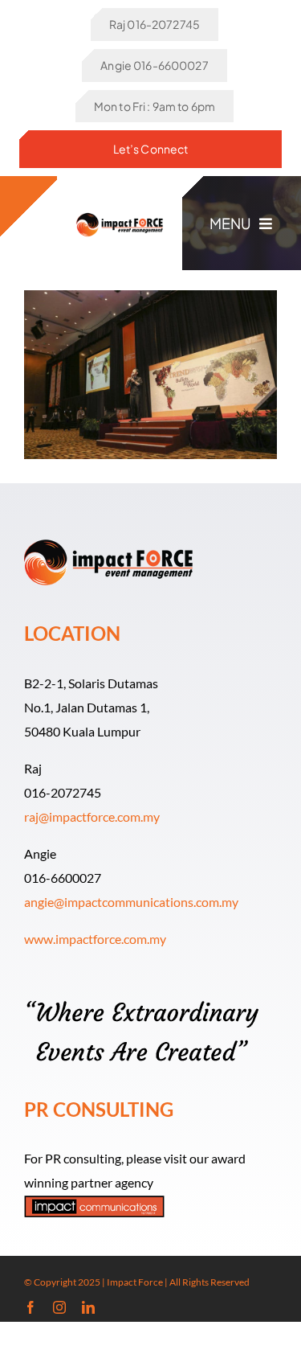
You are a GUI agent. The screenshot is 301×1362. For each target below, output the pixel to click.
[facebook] (30, 1307)
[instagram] (59, 1307)
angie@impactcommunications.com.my (131, 901)
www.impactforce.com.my (95, 938)
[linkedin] (88, 1307)
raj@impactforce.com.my (92, 816)
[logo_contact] (119, 211)
